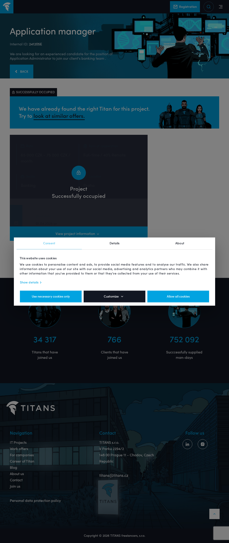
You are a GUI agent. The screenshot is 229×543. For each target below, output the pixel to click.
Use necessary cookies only (51, 296)
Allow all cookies (178, 296)
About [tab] (179, 243)
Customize (111, 296)
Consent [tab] (49, 243)
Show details (29, 282)
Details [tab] (115, 243)
